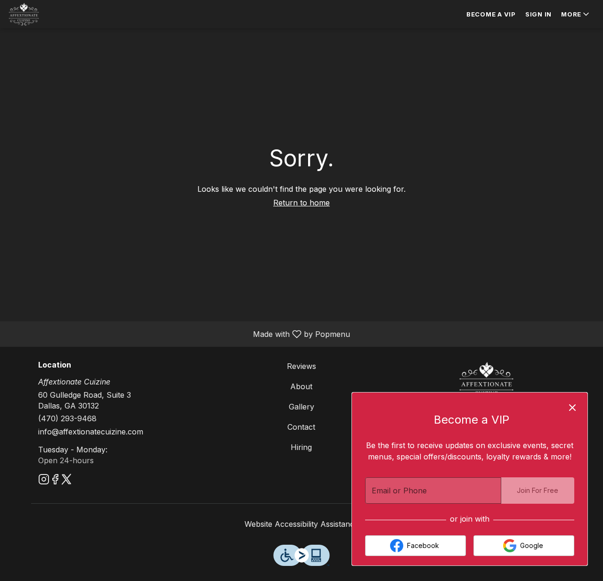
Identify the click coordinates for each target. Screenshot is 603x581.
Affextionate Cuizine (486, 382)
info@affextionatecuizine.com (90, 431)
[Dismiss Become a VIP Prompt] (572, 407)
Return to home (301, 202)
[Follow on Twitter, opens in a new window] (66, 481)
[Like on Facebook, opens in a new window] (55, 481)
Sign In (538, 14)
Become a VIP (491, 14)
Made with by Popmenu (178, 333)
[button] (575, 14)
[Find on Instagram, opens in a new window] (43, 481)
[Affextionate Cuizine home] (50, 14)
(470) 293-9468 (67, 418)
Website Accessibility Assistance (301, 524)
